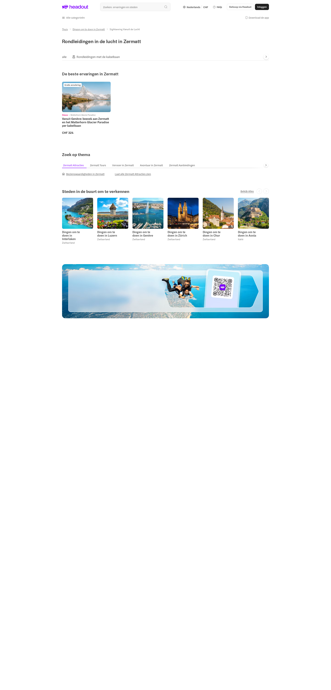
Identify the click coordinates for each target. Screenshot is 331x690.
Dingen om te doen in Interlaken (71, 235)
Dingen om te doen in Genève (142, 233)
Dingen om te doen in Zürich (177, 233)
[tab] (64, 57)
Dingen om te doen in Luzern (107, 233)
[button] (73, 17)
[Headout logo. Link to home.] (75, 7)
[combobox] (135, 7)
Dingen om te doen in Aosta (247, 233)
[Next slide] (266, 56)
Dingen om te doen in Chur (211, 233)
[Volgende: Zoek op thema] (266, 165)
